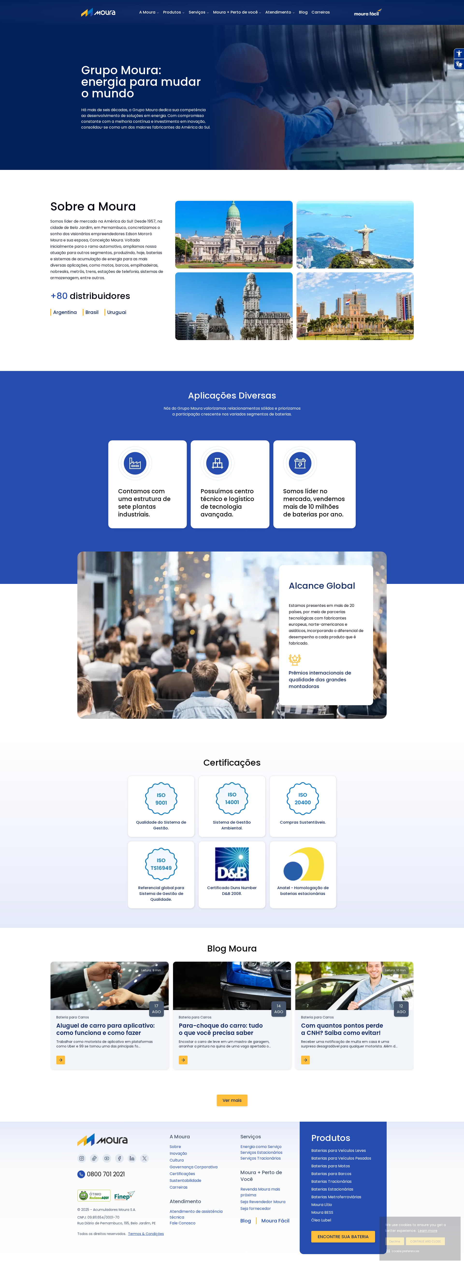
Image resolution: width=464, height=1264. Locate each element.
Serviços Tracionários (260, 1158)
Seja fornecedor (255, 1208)
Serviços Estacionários (261, 1152)
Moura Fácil (275, 1220)
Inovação (178, 1153)
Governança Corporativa (194, 1167)
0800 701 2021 (106, 1174)
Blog (303, 12)
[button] (402, 1251)
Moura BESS (322, 1212)
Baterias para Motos (330, 1166)
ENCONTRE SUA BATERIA (343, 1237)
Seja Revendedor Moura (262, 1202)
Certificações (182, 1174)
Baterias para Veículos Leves (338, 1150)
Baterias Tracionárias (331, 1181)
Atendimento (278, 12)
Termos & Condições (146, 1233)
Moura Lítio (321, 1204)
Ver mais (232, 1100)
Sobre (175, 1146)
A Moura (147, 12)
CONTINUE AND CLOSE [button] (425, 1241)
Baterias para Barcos (331, 1174)
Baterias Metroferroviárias (336, 1197)
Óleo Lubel (321, 1220)
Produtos (172, 12)
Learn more (427, 1230)
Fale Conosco (183, 1223)
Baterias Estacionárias (332, 1189)
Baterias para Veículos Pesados (341, 1158)
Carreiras (321, 12)
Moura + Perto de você (235, 12)
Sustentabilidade (185, 1180)
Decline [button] (394, 1241)
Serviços (197, 12)
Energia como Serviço (261, 1146)
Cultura (177, 1160)
